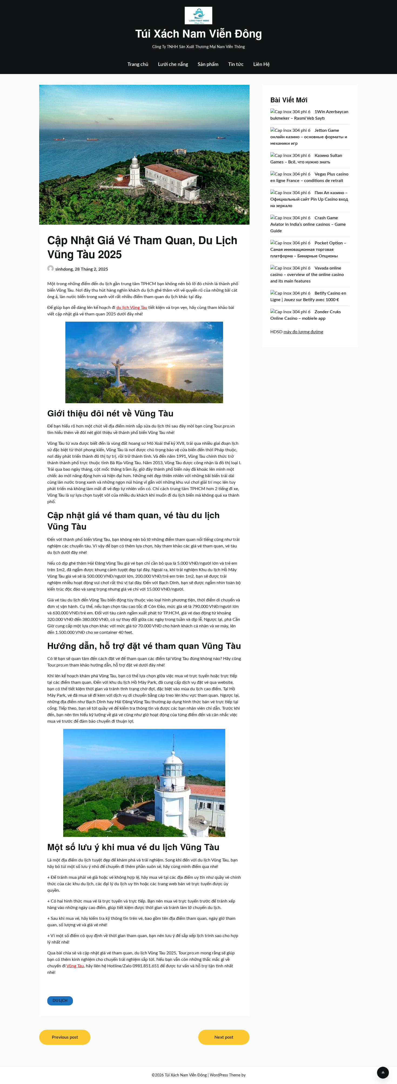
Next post (223, 1037)
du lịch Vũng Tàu (131, 307)
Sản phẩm (208, 64)
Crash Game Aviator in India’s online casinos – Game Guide (308, 224)
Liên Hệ (261, 64)
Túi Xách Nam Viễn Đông (198, 33)
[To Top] (383, 1073)
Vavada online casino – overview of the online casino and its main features (307, 274)
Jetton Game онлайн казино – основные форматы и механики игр (308, 137)
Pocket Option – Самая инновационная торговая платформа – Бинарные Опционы (308, 249)
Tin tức (236, 64)
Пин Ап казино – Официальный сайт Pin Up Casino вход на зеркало (309, 199)
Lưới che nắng (173, 64)
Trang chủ (137, 64)
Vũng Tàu (75, 966)
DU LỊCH (60, 1001)
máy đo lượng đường (303, 332)
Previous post (65, 1037)
